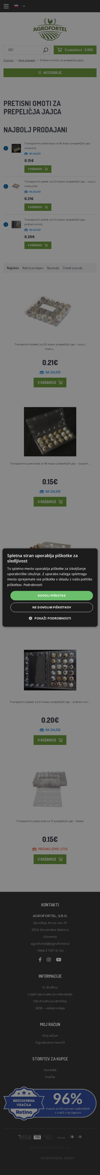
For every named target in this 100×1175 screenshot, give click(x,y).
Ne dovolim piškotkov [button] (51, 607)
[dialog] (50, 587)
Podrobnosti (32, 585)
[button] (50, 618)
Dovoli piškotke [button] (52, 595)
